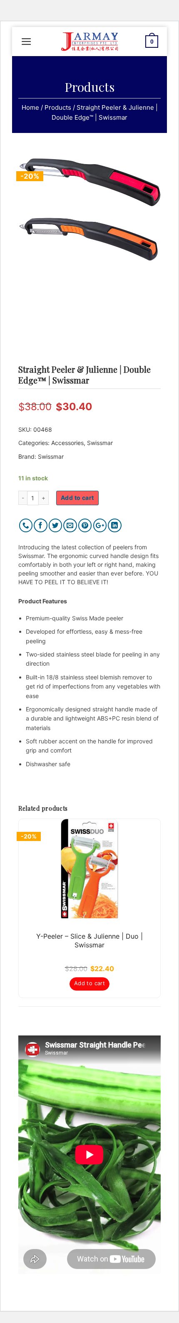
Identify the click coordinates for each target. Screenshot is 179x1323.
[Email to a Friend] (70, 525)
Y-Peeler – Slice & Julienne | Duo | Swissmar (89, 940)
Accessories (67, 442)
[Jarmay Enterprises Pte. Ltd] (89, 41)
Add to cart (77, 497)
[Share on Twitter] (55, 525)
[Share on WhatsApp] (26, 525)
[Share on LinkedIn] (115, 525)
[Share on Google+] (100, 525)
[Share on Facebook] (40, 525)
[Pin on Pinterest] (85, 525)
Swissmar (100, 442)
